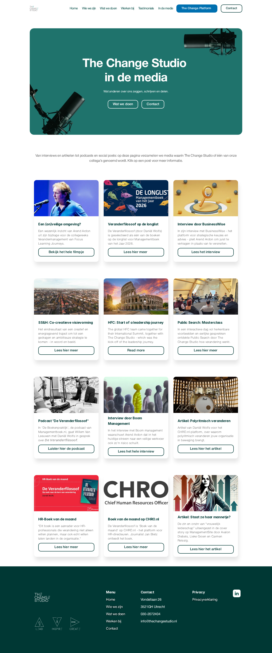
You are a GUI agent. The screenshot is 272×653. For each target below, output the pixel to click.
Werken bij (127, 8)
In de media (165, 8)
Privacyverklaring (204, 599)
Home (74, 8)
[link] (66, 252)
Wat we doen (108, 8)
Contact (112, 628)
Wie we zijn (89, 8)
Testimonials (146, 8)
